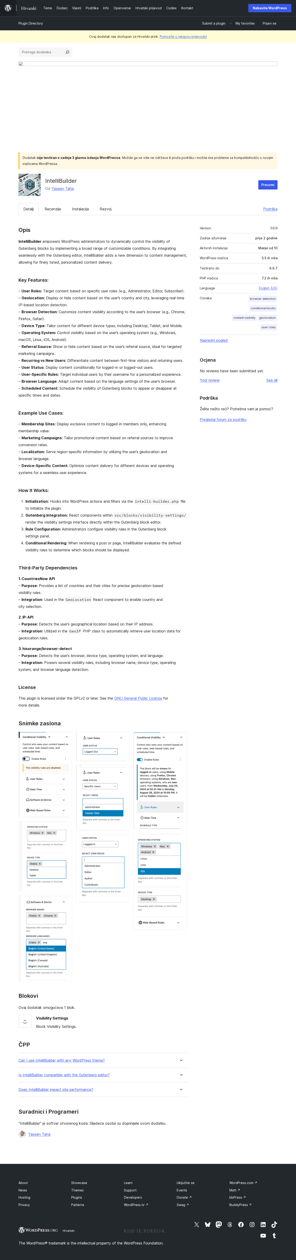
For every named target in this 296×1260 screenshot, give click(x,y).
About (23, 1183)
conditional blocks (263, 308)
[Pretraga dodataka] (67, 52)
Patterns (77, 1205)
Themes (77, 1190)
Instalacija (80, 209)
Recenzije (53, 209)
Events (182, 1190)
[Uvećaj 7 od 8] (180, 738)
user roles (269, 327)
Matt (234, 1190)
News (22, 1190)
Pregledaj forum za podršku (223, 419)
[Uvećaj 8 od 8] (180, 839)
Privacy (24, 1205)
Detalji (28, 209)
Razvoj (105, 209)
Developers (133, 1197)
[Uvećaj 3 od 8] (66, 901)
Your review (210, 380)
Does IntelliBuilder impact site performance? (55, 1089)
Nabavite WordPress (270, 8)
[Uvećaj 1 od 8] (66, 738)
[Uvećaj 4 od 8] (123, 738)
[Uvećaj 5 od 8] (123, 771)
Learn (128, 1183)
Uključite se (185, 1183)
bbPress (237, 1197)
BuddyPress (240, 1205)
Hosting (24, 1197)
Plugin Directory (30, 23)
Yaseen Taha (63, 188)
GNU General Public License (138, 698)
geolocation (267, 317)
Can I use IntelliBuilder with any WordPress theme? (61, 1060)
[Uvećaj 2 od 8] (66, 827)
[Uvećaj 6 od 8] (123, 841)
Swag (183, 1205)
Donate (184, 1197)
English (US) (268, 288)
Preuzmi (267, 185)
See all (272, 380)
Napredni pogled (214, 340)
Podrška (270, 209)
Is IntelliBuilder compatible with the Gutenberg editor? (64, 1075)
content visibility (244, 317)
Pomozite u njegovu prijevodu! (183, 36)
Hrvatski (68, 1230)
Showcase (79, 1183)
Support (130, 1190)
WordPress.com (243, 1183)
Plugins (76, 1197)
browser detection (263, 298)
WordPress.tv (136, 1205)
